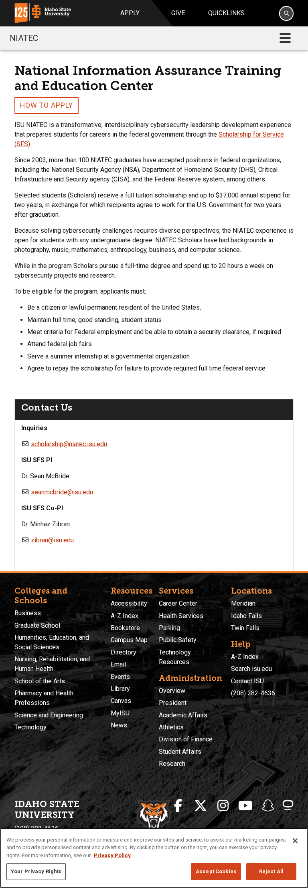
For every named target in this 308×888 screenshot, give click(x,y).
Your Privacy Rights (36, 871)
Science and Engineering (48, 715)
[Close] (295, 841)
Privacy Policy (112, 855)
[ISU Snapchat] (268, 805)
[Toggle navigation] (285, 38)
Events (120, 677)
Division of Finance (186, 739)
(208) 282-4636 (253, 693)
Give (178, 13)
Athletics (171, 727)
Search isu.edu (251, 669)
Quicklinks (226, 13)
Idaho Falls (246, 616)
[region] (154, 858)
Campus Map (129, 640)
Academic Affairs (183, 715)
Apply (130, 13)
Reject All (271, 871)
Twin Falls (245, 628)
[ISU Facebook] (178, 805)
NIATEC (24, 38)
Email (118, 664)
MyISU (120, 713)
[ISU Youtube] (245, 805)
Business (27, 613)
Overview (172, 691)
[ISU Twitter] (200, 805)
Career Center (178, 603)
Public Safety (178, 640)
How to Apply (46, 105)
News (119, 725)
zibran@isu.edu (52, 540)
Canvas (121, 701)
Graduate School (37, 625)
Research (172, 763)
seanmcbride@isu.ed (60, 492)
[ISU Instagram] (223, 805)
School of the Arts (39, 681)
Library (120, 689)
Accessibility (129, 603)
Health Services (181, 616)
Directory (123, 652)
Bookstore (125, 628)
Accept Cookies (216, 871)
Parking (169, 628)
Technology (30, 727)
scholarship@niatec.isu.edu (69, 444)
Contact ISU (247, 681)
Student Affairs (180, 751)
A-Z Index (124, 616)
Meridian (243, 603)
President (172, 703)
